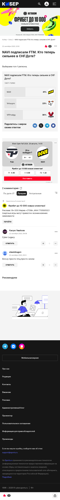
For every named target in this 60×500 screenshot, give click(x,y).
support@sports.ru (10, 452)
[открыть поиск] (39, 4)
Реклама (6, 400)
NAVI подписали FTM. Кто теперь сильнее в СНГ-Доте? (35, 40)
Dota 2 (11, 40)
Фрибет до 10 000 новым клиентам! (26, 205)
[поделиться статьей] (55, 495)
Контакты (6, 384)
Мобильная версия (30, 358)
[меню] (54, 4)
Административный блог (13, 408)
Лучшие (22, 193)
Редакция (6, 376)
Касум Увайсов (17, 230)
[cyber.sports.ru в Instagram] (22, 347)
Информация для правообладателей (18, 431)
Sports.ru (8, 460)
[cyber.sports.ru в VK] (14, 347)
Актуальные (35, 193)
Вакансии (6, 392)
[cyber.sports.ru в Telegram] (5, 347)
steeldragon (15, 252)
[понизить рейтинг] (55, 243)
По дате (7, 193)
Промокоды (7, 439)
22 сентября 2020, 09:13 (18, 255)
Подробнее (7, 477)
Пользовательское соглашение (16, 423)
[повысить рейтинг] (43, 243)
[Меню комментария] (56, 231)
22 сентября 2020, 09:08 (18, 233)
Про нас (5, 368)
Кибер (4, 40)
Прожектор (7, 415)
